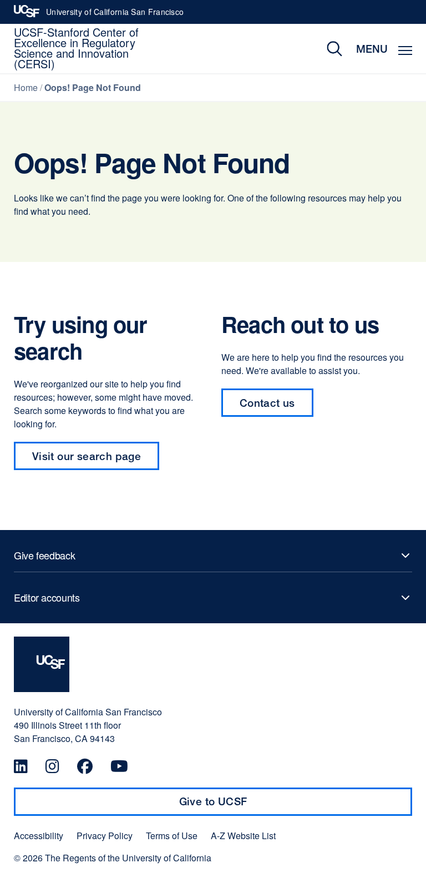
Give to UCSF (234, 805)
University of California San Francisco (115, 15)
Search (326, 48)
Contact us (276, 406)
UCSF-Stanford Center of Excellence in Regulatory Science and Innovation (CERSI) (76, 48)
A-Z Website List (243, 835)
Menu (372, 48)
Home (26, 87)
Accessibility (38, 835)
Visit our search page (86, 456)
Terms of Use (171, 835)
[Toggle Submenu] (213, 555)
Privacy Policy (105, 835)
